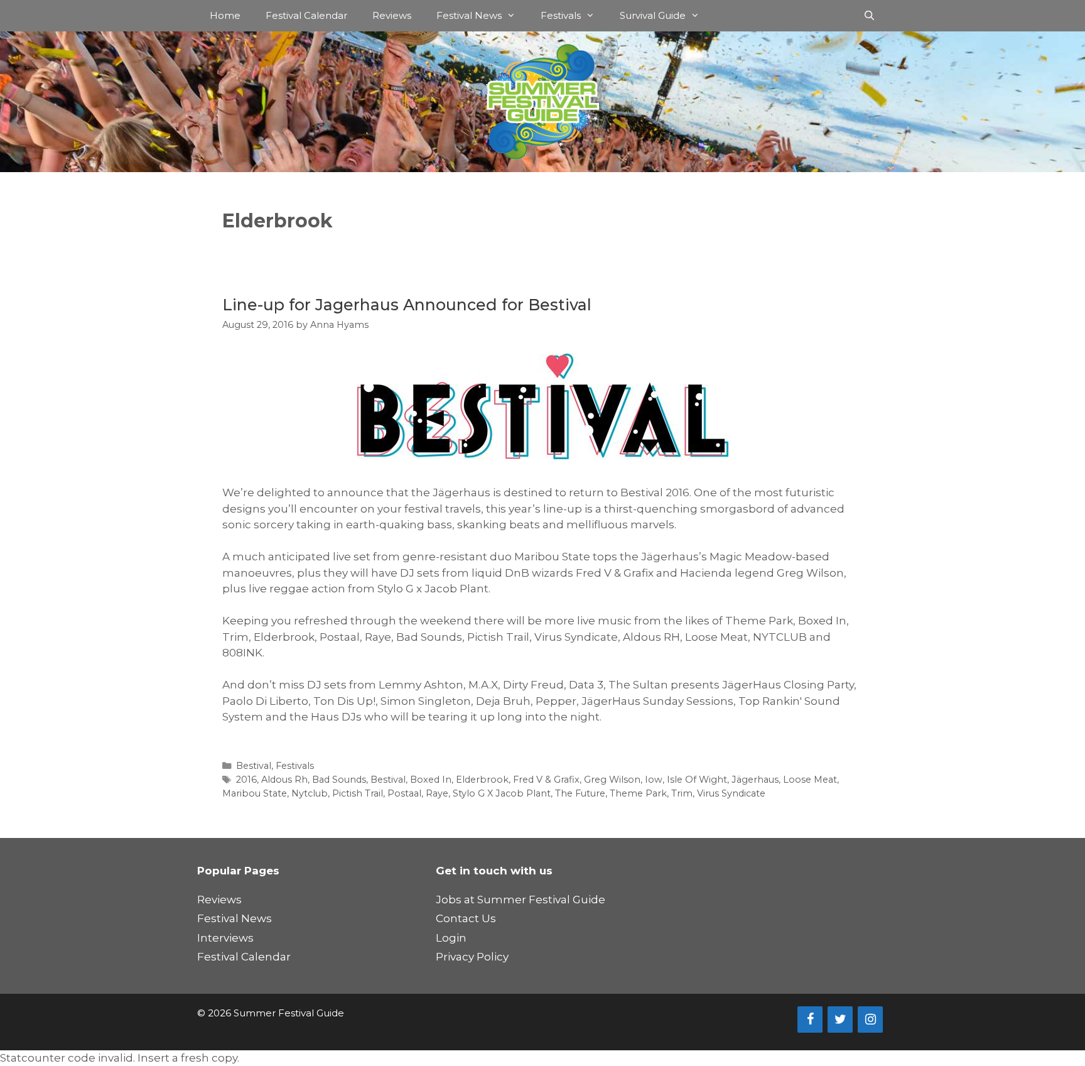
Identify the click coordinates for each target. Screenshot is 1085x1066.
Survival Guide (653, 15)
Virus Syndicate (731, 793)
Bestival (253, 765)
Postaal (404, 793)
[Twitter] (840, 1019)
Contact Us (466, 918)
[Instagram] (870, 1019)
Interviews (225, 938)
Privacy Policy (472, 956)
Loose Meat (810, 779)
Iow (653, 779)
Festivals (561, 15)
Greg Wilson (612, 779)
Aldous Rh (284, 779)
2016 (246, 779)
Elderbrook (482, 779)
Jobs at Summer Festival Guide (520, 899)
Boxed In (430, 779)
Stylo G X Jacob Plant (502, 793)
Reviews (391, 15)
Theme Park (638, 793)
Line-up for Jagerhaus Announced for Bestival (406, 304)
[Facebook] (810, 1019)
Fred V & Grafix (546, 779)
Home (225, 15)
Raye (437, 793)
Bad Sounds (339, 779)
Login (451, 938)
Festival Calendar (306, 15)
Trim (682, 793)
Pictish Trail (357, 793)
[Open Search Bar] (869, 15)
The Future (580, 793)
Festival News (469, 15)
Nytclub (309, 793)
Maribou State (254, 793)
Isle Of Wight (697, 779)
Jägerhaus (755, 779)
